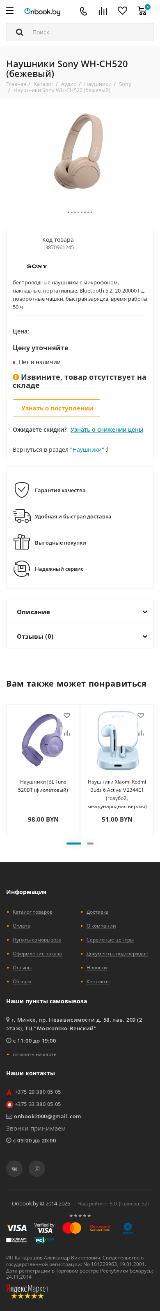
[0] (141, 11)
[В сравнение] (66, 733)
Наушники (98, 84)
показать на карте (35, 1054)
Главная (16, 84)
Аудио (69, 84)
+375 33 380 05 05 (38, 1104)
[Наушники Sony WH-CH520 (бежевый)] (80, 151)
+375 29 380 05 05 (38, 1091)
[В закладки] (66, 715)
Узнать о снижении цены (107, 429)
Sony (125, 84)
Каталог (44, 84)
